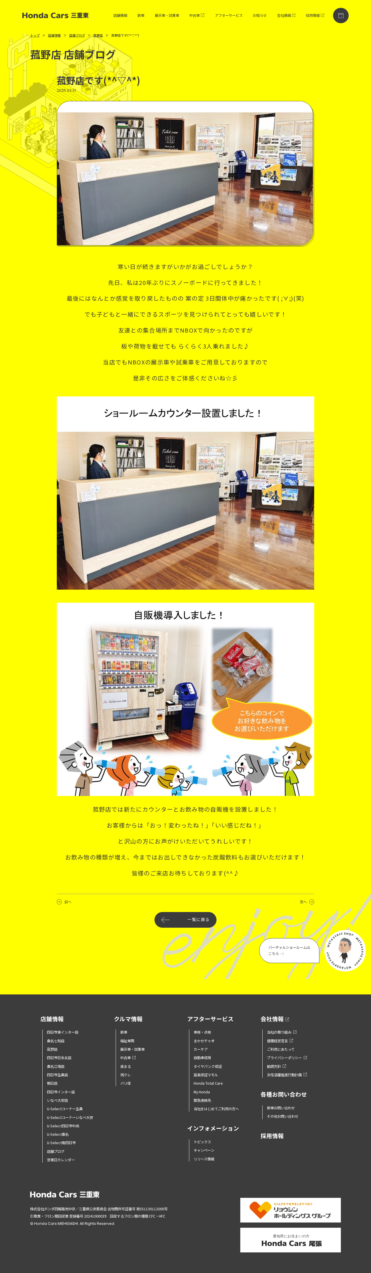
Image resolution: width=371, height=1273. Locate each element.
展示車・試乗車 (167, 15)
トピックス (202, 1141)
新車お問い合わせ (281, 1108)
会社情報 (284, 15)
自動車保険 (202, 1057)
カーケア (201, 1049)
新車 (140, 15)
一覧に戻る (198, 919)
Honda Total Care (208, 1083)
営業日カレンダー (61, 1159)
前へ (67, 901)
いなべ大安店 (57, 1100)
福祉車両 (127, 1040)
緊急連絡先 (202, 1100)
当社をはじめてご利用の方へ (216, 1108)
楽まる (125, 1066)
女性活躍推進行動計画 (284, 1074)
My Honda (202, 1092)
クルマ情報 (128, 1019)
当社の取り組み (279, 1032)
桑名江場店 (55, 1066)
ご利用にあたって (280, 1049)
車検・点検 (202, 1032)
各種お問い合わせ (284, 1094)
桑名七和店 (55, 1040)
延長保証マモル (206, 1074)
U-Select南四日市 (61, 1142)
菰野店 (52, 1049)
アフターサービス (229, 15)
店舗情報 (120, 15)
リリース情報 (204, 1159)
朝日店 (52, 1083)
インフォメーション (213, 1128)
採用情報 (313, 15)
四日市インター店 (61, 1092)
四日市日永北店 (59, 1057)
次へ (303, 901)
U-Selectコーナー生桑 (65, 1108)
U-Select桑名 (58, 1134)
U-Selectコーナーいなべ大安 (70, 1117)
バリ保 (125, 1083)
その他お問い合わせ (282, 1116)
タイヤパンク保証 (208, 1066)
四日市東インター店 (62, 1032)
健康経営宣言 (277, 1040)
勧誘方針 (274, 1066)
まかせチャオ (204, 1040)
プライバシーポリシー (284, 1057)
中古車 (194, 15)
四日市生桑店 (57, 1074)
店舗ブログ (55, 1151)
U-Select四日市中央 (63, 1125)
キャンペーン (204, 1150)
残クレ (125, 1074)
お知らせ (260, 15)
